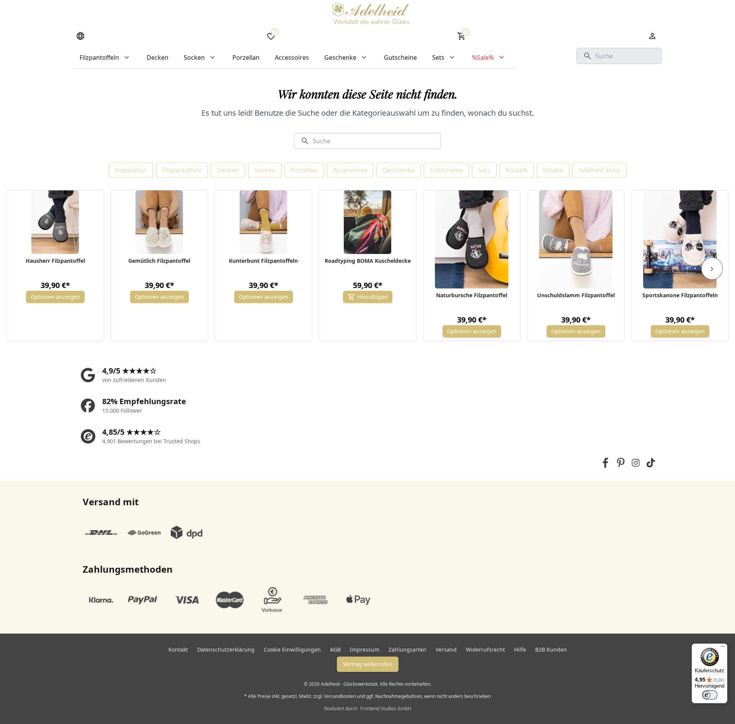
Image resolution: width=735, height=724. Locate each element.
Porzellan (304, 170)
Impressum (364, 649)
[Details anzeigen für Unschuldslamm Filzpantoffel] (575, 239)
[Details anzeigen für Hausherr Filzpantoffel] (55, 222)
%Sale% (517, 170)
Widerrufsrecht (485, 649)
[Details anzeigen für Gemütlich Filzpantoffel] (159, 222)
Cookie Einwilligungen (292, 649)
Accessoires (350, 170)
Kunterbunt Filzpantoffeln (263, 260)
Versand (446, 649)
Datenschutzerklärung (226, 649)
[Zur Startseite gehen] (370, 13)
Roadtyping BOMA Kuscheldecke (368, 260)
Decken (228, 170)
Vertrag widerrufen (367, 664)
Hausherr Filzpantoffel (55, 260)
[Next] (712, 268)
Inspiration (131, 170)
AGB (335, 649)
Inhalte (553, 170)
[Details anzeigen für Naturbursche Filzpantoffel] (471, 239)
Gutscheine (446, 170)
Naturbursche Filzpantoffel (471, 295)
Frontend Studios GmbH (385, 708)
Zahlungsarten (407, 649)
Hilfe (520, 649)
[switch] (709, 694)
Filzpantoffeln (182, 170)
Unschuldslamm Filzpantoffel (576, 295)
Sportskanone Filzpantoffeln (680, 295)
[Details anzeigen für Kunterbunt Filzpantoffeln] (263, 222)
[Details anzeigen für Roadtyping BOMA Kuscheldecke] (368, 222)
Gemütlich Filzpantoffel (159, 260)
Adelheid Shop (599, 170)
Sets (484, 170)
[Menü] (722, 648)
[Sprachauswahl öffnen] (80, 36)
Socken (264, 170)
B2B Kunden (551, 649)
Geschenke (398, 170)
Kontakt (178, 649)
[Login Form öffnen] (652, 36)
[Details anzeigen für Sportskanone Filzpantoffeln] (680, 239)
